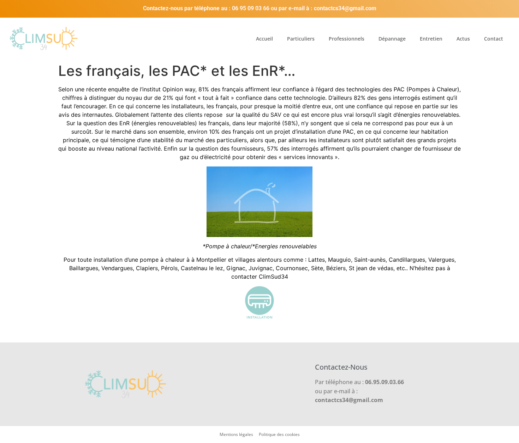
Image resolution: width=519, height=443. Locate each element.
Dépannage (392, 38)
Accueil (264, 38)
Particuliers (301, 38)
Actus (463, 38)
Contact (493, 38)
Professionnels (346, 38)
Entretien (431, 38)
